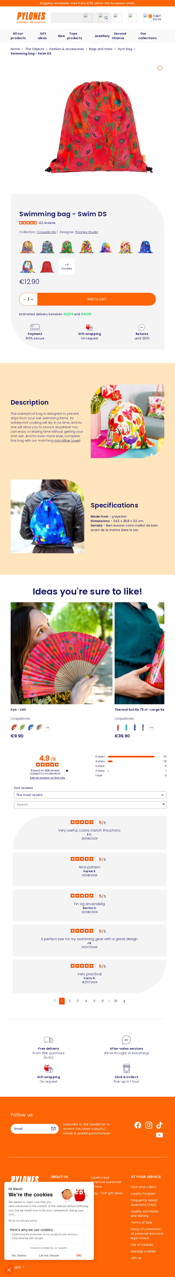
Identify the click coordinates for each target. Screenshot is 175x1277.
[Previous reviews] (54, 1001)
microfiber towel (67, 440)
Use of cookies (142, 1245)
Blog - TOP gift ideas (106, 1193)
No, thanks (19, 1255)
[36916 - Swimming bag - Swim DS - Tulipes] (125, 247)
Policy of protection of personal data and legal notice (147, 1233)
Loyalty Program (143, 1193)
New (61, 36)
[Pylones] (31, 17)
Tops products (74, 35)
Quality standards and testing (144, 1213)
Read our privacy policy (23, 1220)
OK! (79, 1255)
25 (116, 1001)
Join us (136, 1258)
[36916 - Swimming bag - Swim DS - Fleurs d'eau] (47, 247)
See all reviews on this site (47, 777)
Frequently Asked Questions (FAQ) (144, 1202)
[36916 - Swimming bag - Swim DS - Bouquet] (27, 266)
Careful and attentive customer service (106, 1182)
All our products (18, 35)
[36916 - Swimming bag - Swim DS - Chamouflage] (86, 247)
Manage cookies (143, 1251)
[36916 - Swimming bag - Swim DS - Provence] (27, 247)
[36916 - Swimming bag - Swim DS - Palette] (106, 247)
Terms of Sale (141, 1222)
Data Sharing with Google (27, 1238)
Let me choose (49, 1255)
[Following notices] (124, 1001)
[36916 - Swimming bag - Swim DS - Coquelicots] (47, 266)
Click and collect (144, 1187)
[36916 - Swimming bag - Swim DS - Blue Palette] (145, 247)
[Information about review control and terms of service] (67, 770)
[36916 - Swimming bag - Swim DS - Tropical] (66, 247)
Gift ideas (42, 35)
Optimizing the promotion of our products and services (44, 1234)
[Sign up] (53, 1129)
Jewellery (102, 36)
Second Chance (119, 35)
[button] (9, 1270)
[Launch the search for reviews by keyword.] (163, 804)
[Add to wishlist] (159, 68)
